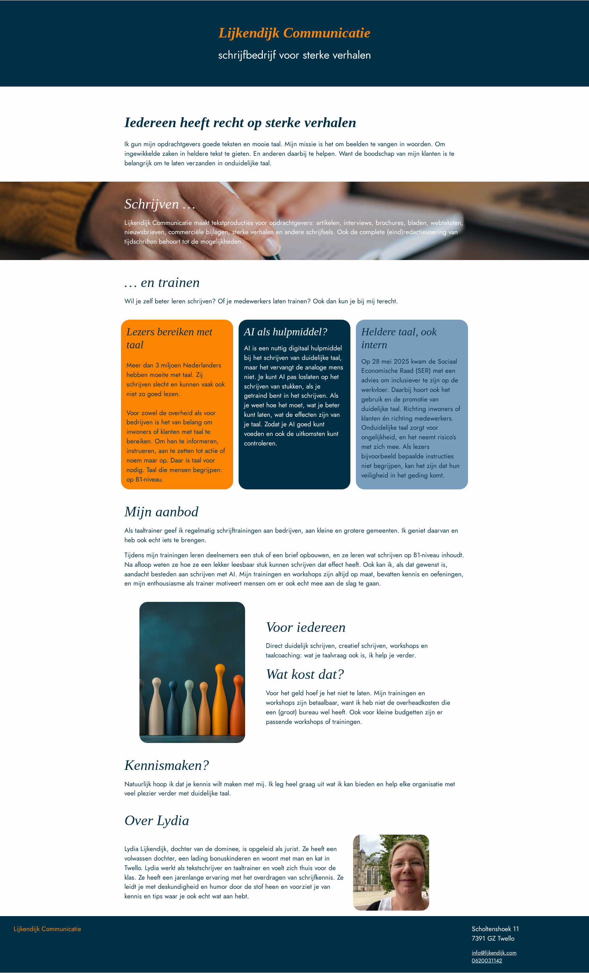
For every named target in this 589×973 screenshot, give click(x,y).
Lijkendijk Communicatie (47, 928)
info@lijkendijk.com (494, 953)
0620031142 (487, 960)
